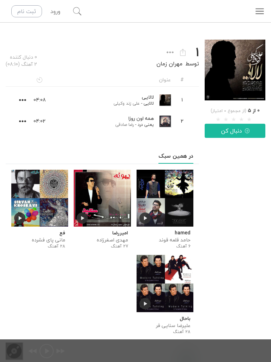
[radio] (218, 119)
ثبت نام (26, 11)
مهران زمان (169, 63)
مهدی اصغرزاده (112, 240)
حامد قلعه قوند (175, 240)
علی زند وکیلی (127, 103)
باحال (185, 318)
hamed (183, 233)
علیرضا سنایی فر (173, 325)
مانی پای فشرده (48, 240)
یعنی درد (146, 124)
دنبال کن (231, 131)
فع (62, 233)
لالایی (149, 103)
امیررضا (120, 233)
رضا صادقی (124, 124)
